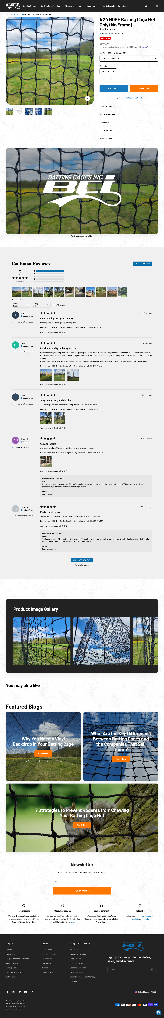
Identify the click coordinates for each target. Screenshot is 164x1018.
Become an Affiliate (78, 954)
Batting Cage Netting (50, 6)
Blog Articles (75, 958)
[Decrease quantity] (103, 71)
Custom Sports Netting (19, 1006)
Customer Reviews (77, 972)
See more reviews (82, 560)
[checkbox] (61, 304)
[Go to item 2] (19, 112)
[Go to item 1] (9, 112)
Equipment (91, 6)
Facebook (141, 916)
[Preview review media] (16, 292)
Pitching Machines (73, 6)
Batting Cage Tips (13, 972)
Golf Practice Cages (13, 1009)
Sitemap (73, 981)
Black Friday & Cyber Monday (82, 977)
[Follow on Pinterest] (19, 992)
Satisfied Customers (78, 968)
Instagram (150, 916)
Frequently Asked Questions (17, 958)
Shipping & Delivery (50, 954)
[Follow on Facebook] (7, 992)
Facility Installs (108, 6)
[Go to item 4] (38, 112)
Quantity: (103, 66)
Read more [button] (142, 361)
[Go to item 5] (48, 112)
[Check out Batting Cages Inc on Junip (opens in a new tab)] (86, 565)
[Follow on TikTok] (31, 992)
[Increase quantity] (113, 71)
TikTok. (145, 919)
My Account (47, 958)
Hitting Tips (11, 968)
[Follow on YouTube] (25, 992)
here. (73, 922)
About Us (74, 949)
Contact (9, 949)
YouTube (135, 919)
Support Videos (12, 963)
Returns (45, 968)
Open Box (122, 6)
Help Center (11, 954)
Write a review (142, 263)
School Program (76, 963)
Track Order (47, 949)
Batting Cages (29, 6)
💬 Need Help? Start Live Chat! (129, 98)
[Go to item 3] (29, 112)
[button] (107, 29)
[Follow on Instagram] (13, 992)
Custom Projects (48, 972)
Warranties (46, 963)
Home (8, 14)
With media (60, 305)
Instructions (11, 977)
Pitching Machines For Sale (16, 1003)
